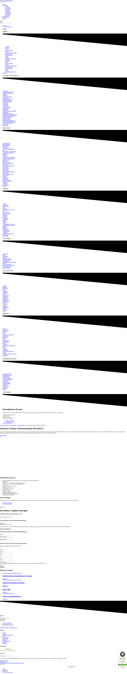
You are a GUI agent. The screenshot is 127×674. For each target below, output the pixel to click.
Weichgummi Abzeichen (10, 58)
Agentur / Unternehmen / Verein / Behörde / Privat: (10, 545)
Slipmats (4, 227)
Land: (1, 559)
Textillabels (5, 232)
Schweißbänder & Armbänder (9, 225)
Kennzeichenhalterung (7, 101)
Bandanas (7, 48)
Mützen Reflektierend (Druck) (9, 115)
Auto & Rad (7, 7)
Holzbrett (5, 155)
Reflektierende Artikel (7, 113)
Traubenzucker (6, 184)
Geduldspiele (5, 292)
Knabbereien (5, 178)
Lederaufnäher (6, 219)
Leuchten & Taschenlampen (8, 158)
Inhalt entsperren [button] (3, 661)
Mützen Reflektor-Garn (7, 117)
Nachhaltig (7, 14)
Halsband (5, 308)
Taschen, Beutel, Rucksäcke (8, 171)
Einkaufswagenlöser (7, 259)
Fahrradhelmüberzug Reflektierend (10, 114)
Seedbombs (5, 384)
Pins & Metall (8, 12)
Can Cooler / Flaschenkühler (9, 149)
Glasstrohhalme (6, 376)
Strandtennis (5, 299)
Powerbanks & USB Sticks (8, 165)
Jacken (4, 339)
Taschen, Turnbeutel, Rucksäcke (9, 111)
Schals (4, 223)
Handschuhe (5, 337)
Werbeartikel (5, 5)
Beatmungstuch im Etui (7, 93)
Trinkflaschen (5, 109)
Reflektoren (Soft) (6, 119)
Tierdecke (5, 309)
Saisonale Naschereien (7, 181)
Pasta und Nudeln (6, 180)
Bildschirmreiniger (6, 144)
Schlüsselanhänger (6, 267)
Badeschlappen (6, 206)
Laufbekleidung (6, 340)
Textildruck (7, 11)
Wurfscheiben (5, 303)
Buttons (4, 255)
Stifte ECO (5, 387)
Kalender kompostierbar (8, 378)
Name (1, 534)
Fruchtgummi (5, 177)
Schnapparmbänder (7, 107)
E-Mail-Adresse (3, 536)
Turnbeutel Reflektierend (8, 123)
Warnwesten (5, 124)
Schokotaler (5, 183)
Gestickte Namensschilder (8, 152)
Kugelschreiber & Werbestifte (9, 157)
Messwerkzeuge (6, 159)
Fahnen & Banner (9, 50)
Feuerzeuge (5, 214)
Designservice (6, 17)
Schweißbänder (6, 295)
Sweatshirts (5, 349)
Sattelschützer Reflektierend (8, 120)
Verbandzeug (5, 112)
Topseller (7, 6)
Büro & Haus (8, 9)
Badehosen (5, 287)
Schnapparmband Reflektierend (9, 121)
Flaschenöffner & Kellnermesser (9, 151)
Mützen (4, 220)
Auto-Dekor (5, 90)
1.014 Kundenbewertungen (122, 664)
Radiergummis (6, 167)
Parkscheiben (5, 105)
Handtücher (5, 215)
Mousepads (5, 161)
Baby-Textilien (6, 330)
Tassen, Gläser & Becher (8, 174)
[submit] (0, 506)
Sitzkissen (5, 226)
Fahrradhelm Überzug (7, 374)
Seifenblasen (5, 296)
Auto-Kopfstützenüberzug (8, 92)
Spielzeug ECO (6, 386)
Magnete (4, 263)
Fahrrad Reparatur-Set (7, 99)
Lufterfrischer (5, 104)
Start (1, 425)
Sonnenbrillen (5, 108)
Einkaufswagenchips (7, 258)
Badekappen (5, 288)
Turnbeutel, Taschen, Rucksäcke (9, 353)
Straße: (1, 551)
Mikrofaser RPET (6, 382)
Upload (1, 523)
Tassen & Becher (6, 231)
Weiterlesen (5, 578)
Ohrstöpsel (5, 221)
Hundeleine (5, 306)
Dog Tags (5, 257)
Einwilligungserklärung (71, 666)
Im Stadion (5, 217)
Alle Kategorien (6, 16)
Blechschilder (5, 256)
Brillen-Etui (5, 146)
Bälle (4, 207)
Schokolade (5, 182)
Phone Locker (6, 164)
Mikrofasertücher (8, 54)
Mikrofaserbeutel (6, 162)
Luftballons (5, 218)
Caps (6, 49)
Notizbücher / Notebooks (8, 163)
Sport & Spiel (8, 13)
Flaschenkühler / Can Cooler (9, 209)
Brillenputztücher (6, 145)
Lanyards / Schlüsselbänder (11, 52)
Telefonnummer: (3, 539)
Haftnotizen (5, 153)
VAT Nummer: (3, 562)
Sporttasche (5, 297)
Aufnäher (7, 46)
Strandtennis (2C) (6, 300)
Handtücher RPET (6, 377)
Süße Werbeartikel (12, 425)
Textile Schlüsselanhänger (8, 233)
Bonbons (4, 176)
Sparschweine (5, 169)
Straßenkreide (5, 301)
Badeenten (5, 286)
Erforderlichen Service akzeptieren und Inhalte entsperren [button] (12, 663)
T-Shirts (7, 57)
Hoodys (4, 338)
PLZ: (1, 554)
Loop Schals (5, 381)
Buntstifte (5, 290)
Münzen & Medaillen (7, 264)
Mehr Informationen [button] (4, 660)
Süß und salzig (6, 175)
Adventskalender (6, 143)
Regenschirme (6, 106)
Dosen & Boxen (6, 148)
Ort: (1, 557)
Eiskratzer (5, 94)
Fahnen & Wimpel (6, 213)
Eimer (4, 150)
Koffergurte (5, 102)
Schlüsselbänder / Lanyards (8, 224)
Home (4, 4)
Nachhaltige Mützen (7, 383)
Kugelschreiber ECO (7, 380)
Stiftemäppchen (6, 170)
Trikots (4, 302)
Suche (1, 1)
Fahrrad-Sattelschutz (7, 375)
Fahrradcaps (5, 95)
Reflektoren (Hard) (7, 118)
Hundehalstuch (6, 307)
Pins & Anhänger (9, 55)
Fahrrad (7, 51)
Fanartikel (7, 10)
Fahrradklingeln (6, 98)
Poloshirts (5, 344)
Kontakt (4, 18)
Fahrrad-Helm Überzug (7, 96)
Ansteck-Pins (5, 253)
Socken (6, 56)
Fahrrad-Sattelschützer (7, 100)
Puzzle (4, 294)
